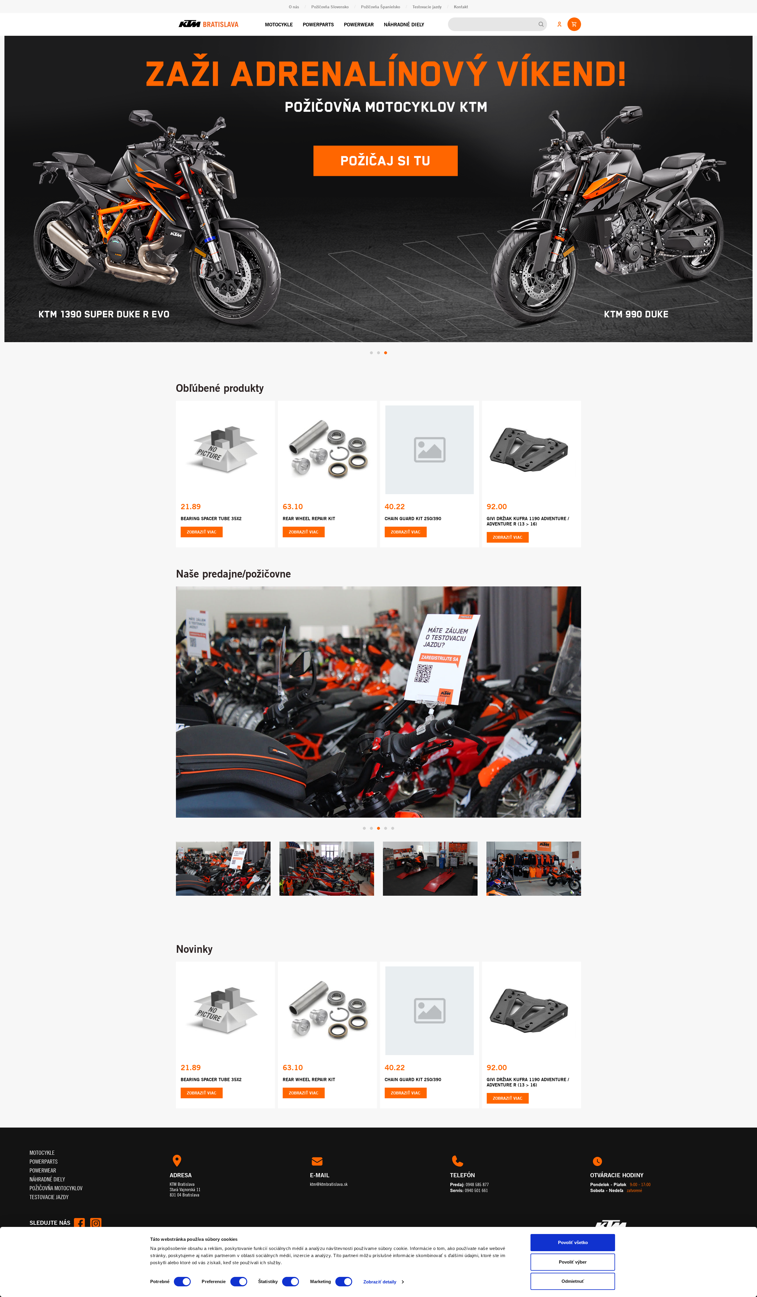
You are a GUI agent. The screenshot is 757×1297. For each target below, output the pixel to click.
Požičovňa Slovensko (330, 6)
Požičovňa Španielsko (380, 6)
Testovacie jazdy (427, 6)
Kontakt (461, 6)
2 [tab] (378, 332)
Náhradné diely (404, 24)
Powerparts (318, 24)
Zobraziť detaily (380, 1281)
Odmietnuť (573, 1281)
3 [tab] (385, 332)
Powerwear (359, 24)
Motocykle (279, 24)
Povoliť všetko (573, 1242)
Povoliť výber (573, 1261)
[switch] (238, 1281)
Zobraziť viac (201, 511)
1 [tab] (371, 332)
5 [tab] (392, 807)
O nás (294, 6)
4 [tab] (385, 807)
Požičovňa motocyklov (56, 1167)
